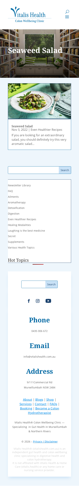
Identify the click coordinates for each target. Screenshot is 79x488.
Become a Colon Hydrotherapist (43, 410)
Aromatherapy (17, 202)
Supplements (16, 242)
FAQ (10, 191)
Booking (26, 408)
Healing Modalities (19, 225)
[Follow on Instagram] (37, 301)
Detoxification (16, 208)
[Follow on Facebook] (29, 301)
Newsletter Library (19, 185)
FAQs (53, 404)
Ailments (13, 196)
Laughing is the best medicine (26, 230)
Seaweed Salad (22, 126)
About (27, 399)
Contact (40, 404)
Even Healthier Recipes (46, 130)
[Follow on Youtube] (48, 300)
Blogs (39, 399)
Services (25, 404)
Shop (50, 399)
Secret (12, 236)
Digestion (13, 213)
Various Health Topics (21, 247)
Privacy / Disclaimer (45, 441)
